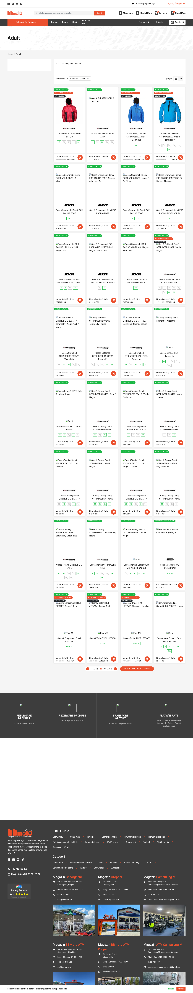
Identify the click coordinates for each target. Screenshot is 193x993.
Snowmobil (99, 868)
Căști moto (58, 862)
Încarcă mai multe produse (137, 669)
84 (110, 669)
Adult (18, 54)
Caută (99, 13)
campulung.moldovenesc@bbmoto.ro (164, 899)
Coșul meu (75, 837)
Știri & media (163, 842)
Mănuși (113, 862)
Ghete (149, 862)
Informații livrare (92, 842)
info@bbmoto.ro (65, 899)
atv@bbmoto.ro (64, 967)
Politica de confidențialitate (65, 842)
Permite (181, 989)
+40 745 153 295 (19, 869)
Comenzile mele (109, 837)
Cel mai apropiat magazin (146, 3)
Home (10, 54)
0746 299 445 (108, 967)
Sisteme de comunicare (81, 862)
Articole (159, 22)
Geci (101, 862)
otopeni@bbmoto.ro (111, 899)
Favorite (91, 837)
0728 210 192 (154, 894)
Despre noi (131, 842)
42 (96, 669)
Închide (171, 989)
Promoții (143, 22)
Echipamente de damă (63, 868)
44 (105, 669)
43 (101, 669)
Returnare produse (132, 837)
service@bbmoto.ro (111, 972)
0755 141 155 (108, 894)
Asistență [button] (179, 22)
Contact (146, 842)
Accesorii (115, 868)
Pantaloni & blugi (131, 862)
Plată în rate (112, 842)
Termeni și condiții (156, 837)
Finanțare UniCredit (61, 847)
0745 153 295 (63, 894)
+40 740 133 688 (65, 962)
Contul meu (58, 837)
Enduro (83, 868)
